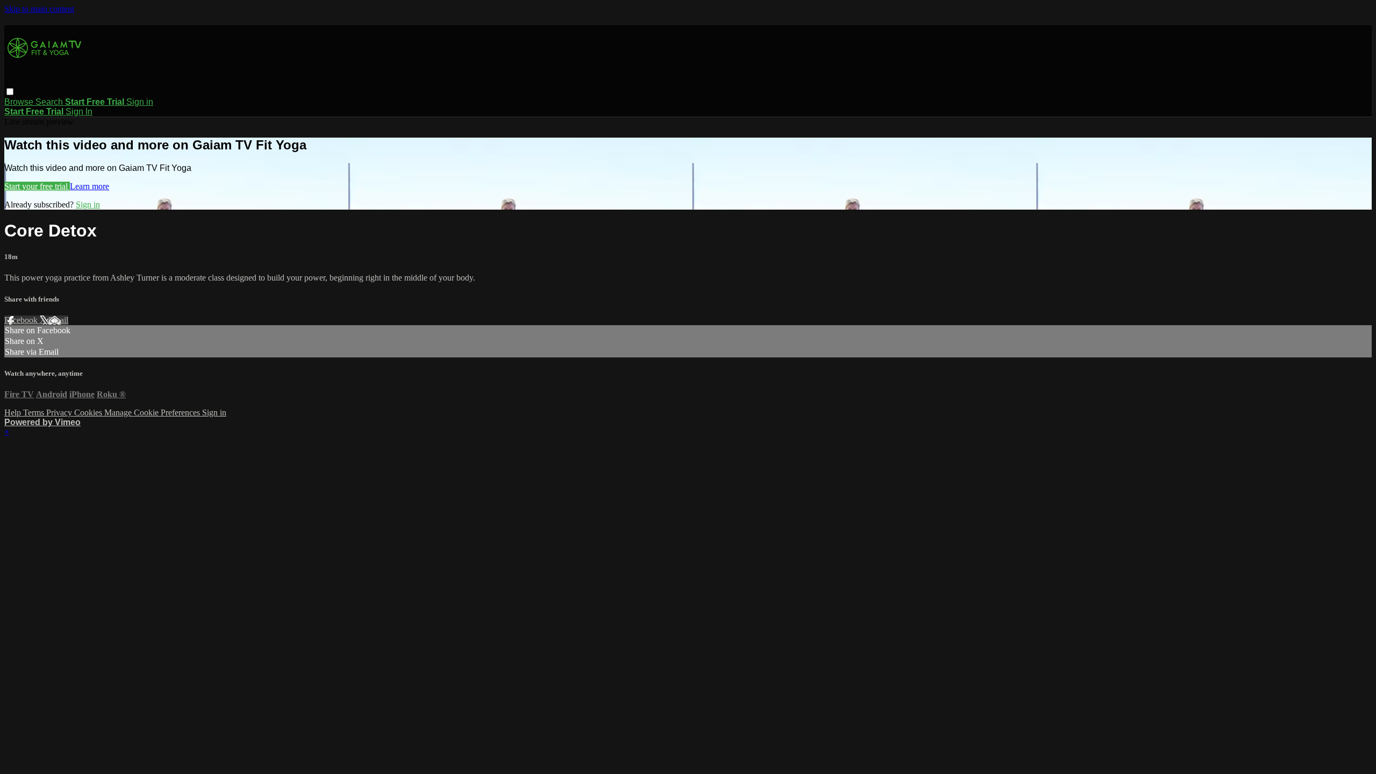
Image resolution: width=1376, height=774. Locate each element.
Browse (19, 101)
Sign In (79, 111)
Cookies (89, 412)
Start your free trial (37, 186)
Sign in (139, 101)
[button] (9, 91)
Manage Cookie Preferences (153, 412)
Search (50, 101)
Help (13, 412)
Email (58, 320)
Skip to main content (39, 8)
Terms (34, 412)
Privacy (60, 412)
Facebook (22, 320)
